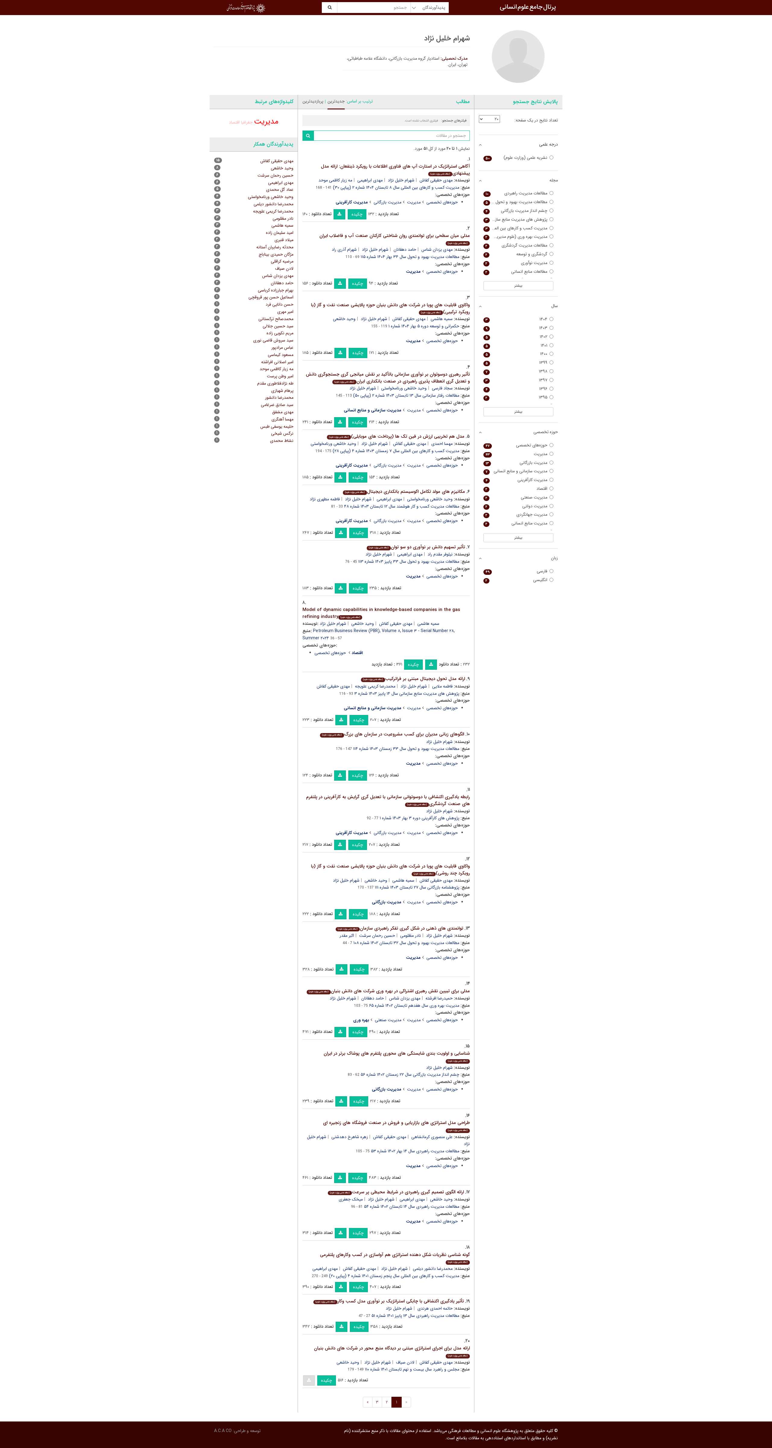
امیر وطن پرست (280, 376)
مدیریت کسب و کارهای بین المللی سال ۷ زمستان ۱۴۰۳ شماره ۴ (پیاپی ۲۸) (396, 451)
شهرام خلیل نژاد (401, 180)
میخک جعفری (351, 1199)
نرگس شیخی (282, 433)
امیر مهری (285, 311)
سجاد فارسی (442, 388)
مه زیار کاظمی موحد (335, 180)
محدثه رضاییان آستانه (274, 247)
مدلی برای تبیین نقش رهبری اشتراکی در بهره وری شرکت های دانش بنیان (389, 991)
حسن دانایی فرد (279, 304)
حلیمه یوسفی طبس (276, 426)
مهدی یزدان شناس (437, 249)
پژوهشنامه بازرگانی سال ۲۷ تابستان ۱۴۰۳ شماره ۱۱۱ (417, 887)
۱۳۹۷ (517, 380)
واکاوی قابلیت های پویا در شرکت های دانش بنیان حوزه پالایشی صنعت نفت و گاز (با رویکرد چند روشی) (390, 870)
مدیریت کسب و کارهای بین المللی (517, 228)
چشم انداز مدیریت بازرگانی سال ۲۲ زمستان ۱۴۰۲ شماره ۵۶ (410, 1074)
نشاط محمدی (281, 440)
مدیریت (414, 202)
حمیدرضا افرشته (439, 998)
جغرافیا (247, 122)
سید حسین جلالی (278, 326)
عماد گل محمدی (279, 189)
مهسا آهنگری (282, 419)
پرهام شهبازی (282, 390)
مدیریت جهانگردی (517, 514)
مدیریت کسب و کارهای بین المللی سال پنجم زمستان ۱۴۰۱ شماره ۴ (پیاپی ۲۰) (394, 1276)
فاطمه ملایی (442, 686)
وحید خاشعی (344, 319)
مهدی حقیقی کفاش (436, 180)
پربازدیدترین (312, 101)
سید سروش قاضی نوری (273, 340)
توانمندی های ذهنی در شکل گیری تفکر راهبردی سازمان (400, 928)
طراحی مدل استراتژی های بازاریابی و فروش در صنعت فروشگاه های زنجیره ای (396, 1125)
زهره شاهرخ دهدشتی (349, 1137)
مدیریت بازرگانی (387, 202)
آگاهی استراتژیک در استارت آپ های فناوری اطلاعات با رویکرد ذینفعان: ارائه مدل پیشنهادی (395, 170)
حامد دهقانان (405, 249)
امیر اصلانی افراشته (277, 362)
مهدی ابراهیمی (370, 180)
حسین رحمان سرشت (377, 935)
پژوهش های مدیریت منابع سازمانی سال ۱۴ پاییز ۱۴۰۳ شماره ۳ (406, 693)
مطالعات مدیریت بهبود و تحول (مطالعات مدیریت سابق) (515, 202)
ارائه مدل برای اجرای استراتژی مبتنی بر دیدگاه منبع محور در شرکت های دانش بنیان (392, 1351)
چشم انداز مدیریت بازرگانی (517, 210)
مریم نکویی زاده (280, 333)
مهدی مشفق (282, 412)
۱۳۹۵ (517, 397)
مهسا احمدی (442, 443)
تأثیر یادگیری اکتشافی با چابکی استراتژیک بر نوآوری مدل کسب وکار (389, 1301)
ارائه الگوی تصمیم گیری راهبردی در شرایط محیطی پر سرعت (397, 1192)
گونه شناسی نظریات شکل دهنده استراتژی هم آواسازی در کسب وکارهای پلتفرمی (395, 1257)
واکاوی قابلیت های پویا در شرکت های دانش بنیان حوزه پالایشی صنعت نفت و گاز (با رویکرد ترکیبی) (390, 308)
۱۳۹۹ (517, 362)
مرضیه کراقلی (282, 261)
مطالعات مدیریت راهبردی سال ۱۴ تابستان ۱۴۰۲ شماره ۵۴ (411, 1206)
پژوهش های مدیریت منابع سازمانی (517, 219)
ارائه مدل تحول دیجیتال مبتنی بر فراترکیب (414, 678)
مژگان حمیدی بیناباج (276, 254)
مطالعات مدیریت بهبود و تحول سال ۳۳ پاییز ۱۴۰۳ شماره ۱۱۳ (408, 561)
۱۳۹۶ (517, 389)
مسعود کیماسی (280, 354)
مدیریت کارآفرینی (517, 480)
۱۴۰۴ (517, 319)
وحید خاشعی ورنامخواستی (404, 388)
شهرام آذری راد (344, 249)
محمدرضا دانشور (279, 397)
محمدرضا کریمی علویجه (375, 686)
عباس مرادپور (282, 347)
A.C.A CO (223, 1431)
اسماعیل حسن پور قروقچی (270, 297)
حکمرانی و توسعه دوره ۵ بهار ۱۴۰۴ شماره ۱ (423, 326)
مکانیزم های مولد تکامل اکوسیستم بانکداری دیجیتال (405, 491)
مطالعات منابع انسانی (517, 271)
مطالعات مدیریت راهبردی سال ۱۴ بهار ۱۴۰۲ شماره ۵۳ (415, 1151)
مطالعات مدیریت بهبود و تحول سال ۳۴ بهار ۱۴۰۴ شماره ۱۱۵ (410, 256)
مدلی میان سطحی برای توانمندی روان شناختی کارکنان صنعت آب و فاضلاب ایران (394, 238)
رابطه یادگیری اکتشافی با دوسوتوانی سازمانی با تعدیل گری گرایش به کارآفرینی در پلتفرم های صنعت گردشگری (388, 800)
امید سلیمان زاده (279, 232)
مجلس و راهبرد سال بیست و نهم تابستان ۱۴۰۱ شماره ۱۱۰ (412, 1369)
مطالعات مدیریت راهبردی (517, 193)
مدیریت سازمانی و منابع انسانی (517, 471)
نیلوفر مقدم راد (440, 554)
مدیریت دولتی (517, 506)
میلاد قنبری (283, 240)
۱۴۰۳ (517, 328)
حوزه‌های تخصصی (442, 202)
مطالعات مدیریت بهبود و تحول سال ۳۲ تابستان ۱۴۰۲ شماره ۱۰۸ (406, 943)
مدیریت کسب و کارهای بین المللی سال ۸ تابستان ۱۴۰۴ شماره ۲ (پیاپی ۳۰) (396, 187)
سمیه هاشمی (442, 319)
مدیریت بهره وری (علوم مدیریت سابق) (515, 236)
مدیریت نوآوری (517, 263)
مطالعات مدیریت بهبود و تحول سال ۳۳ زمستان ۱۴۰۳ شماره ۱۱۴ (406, 748)
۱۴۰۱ (517, 345)
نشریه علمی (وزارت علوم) (517, 157)
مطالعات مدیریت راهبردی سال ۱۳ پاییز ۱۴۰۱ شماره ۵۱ (415, 1315)
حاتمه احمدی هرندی (435, 1308)
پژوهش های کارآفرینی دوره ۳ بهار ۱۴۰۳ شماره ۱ (419, 818)
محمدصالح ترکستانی (275, 319)
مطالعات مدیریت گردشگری (517, 245)
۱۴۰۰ (517, 354)
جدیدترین (336, 101)
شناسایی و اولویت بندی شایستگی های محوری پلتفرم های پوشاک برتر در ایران (397, 1056)
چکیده (357, 214)
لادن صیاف (405, 1362)
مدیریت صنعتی (388, 1020)
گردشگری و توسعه (517, 254)
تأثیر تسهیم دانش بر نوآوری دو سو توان (417, 547)
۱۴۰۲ (517, 336)
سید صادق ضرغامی (277, 404)
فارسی (517, 571)
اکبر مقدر (347, 935)
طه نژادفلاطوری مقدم (275, 383)
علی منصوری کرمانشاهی (432, 1137)
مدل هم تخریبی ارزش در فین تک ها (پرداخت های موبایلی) (396, 436)
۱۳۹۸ (517, 371)
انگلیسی (517, 580)
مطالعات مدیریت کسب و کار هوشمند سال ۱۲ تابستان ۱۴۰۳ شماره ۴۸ (401, 506)
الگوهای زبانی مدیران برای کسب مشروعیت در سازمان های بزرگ (393, 734)
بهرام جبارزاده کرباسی (275, 290)
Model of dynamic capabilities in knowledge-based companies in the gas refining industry (381, 613)
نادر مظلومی (410, 935)
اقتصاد (234, 122)
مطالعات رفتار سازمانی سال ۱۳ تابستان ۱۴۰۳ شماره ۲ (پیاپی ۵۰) (406, 395)
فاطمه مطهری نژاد (325, 499)
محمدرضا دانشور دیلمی (433, 1268)
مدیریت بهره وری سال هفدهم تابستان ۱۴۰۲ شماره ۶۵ (414, 1005)
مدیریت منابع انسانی (517, 523)
